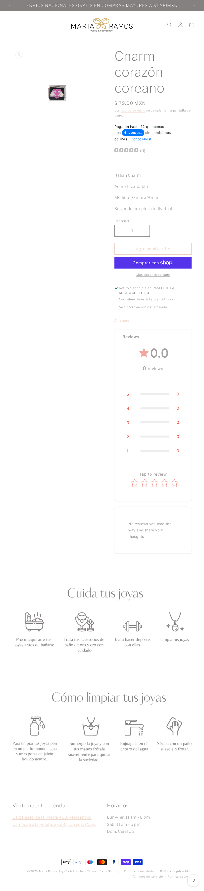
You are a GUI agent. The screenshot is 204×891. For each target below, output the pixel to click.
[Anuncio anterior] (9, 5)
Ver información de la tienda (143, 307)
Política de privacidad (176, 871)
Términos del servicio (147, 876)
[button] (10, 24)
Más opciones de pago (153, 275)
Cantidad (121, 221)
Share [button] (124, 320)
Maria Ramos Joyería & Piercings (62, 871)
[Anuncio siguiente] (194, 5)
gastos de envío (133, 110)
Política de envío (180, 876)
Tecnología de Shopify (103, 871)
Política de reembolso (139, 871)
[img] (126, 151)
